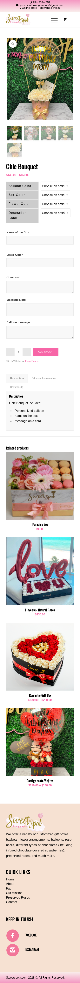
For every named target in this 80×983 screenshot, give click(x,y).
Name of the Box (17, 232)
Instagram (32, 949)
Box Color (17, 194)
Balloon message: (18, 322)
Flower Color (19, 203)
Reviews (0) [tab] (16, 387)
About (10, 883)
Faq (8, 888)
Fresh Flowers (32, 361)
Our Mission (14, 893)
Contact (11, 902)
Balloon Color (20, 186)
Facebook (31, 935)
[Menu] (52, 19)
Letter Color (14, 254)
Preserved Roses (18, 897)
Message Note (16, 299)
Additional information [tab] (44, 378)
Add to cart (46, 351)
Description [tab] (17, 378)
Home (10, 879)
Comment (13, 277)
